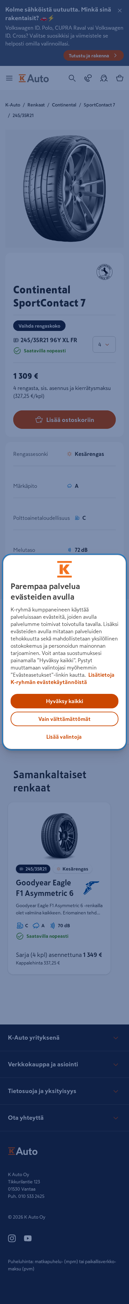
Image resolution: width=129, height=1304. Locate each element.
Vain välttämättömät (64, 719)
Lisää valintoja (64, 736)
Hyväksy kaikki (64, 701)
